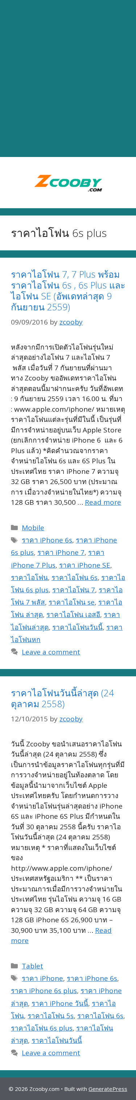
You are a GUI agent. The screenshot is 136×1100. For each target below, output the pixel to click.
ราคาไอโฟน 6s (74, 577)
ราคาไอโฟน (29, 577)
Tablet (32, 966)
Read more (103, 502)
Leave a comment (51, 652)
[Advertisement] (68, 79)
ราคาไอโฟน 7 (73, 590)
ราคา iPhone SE (84, 565)
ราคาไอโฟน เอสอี (73, 614)
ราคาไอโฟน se (72, 602)
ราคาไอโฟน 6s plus (42, 1028)
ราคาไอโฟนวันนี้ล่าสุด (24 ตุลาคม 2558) (62, 698)
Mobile (33, 527)
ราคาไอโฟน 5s (51, 1015)
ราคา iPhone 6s (47, 540)
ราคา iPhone (42, 978)
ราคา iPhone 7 (61, 552)
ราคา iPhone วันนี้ (60, 1003)
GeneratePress (107, 1088)
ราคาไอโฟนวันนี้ (77, 627)
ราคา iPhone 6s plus (44, 990)
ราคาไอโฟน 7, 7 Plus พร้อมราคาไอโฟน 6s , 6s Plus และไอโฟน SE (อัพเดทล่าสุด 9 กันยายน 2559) (68, 290)
